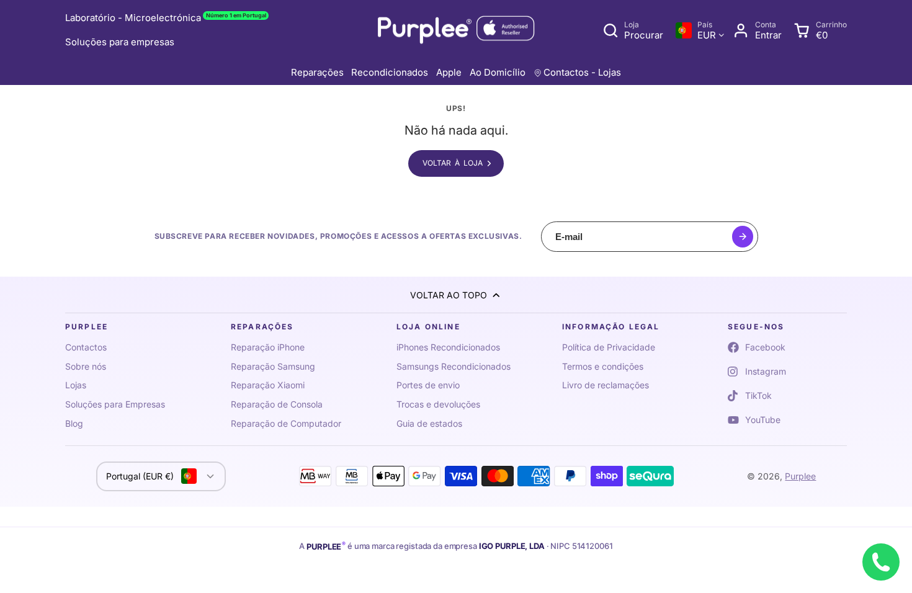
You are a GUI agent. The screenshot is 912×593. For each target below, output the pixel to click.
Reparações (317, 72)
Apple (449, 72)
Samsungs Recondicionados (453, 366)
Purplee (800, 476)
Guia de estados (429, 423)
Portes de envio (428, 385)
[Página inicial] (456, 30)
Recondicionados (389, 72)
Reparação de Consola (277, 404)
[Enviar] (743, 236)
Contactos (86, 347)
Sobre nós (85, 366)
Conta (757, 30)
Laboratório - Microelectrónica (165, 18)
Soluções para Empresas (115, 404)
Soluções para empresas (119, 42)
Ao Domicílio (497, 72)
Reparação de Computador (286, 423)
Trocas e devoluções (438, 404)
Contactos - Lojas (582, 72)
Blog (74, 423)
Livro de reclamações (605, 385)
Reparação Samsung (273, 366)
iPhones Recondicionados (448, 347)
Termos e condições (602, 366)
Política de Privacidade (608, 347)
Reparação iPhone (268, 347)
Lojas (75, 385)
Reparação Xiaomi (268, 385)
